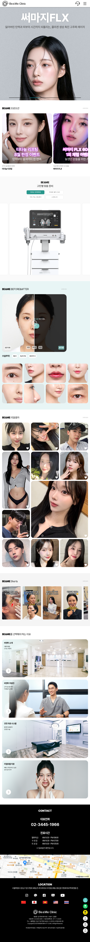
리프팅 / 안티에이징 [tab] (35, 192)
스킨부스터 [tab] (54, 197)
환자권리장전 (51, 928)
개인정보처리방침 (30, 928)
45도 (34, 347)
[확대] (87, 862)
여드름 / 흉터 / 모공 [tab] (54, 192)
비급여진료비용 (60, 928)
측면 (40, 347)
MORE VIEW (85, 108)
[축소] (87, 866)
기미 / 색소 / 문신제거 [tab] (35, 197)
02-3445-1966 (45, 824)
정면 (28, 347)
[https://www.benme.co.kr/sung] (17, 3)
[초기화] (87, 871)
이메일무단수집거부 (41, 928)
